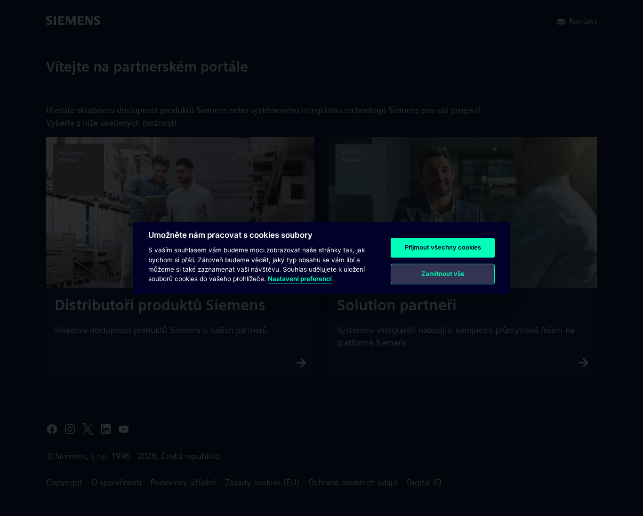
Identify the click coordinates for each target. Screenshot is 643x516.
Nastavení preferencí (300, 279)
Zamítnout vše (443, 273)
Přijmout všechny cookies (443, 247)
